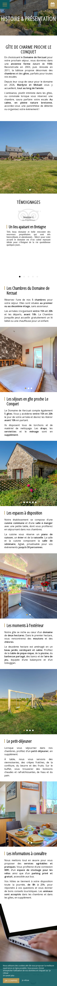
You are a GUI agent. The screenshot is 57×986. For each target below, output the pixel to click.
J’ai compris (11, 980)
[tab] (20, 276)
